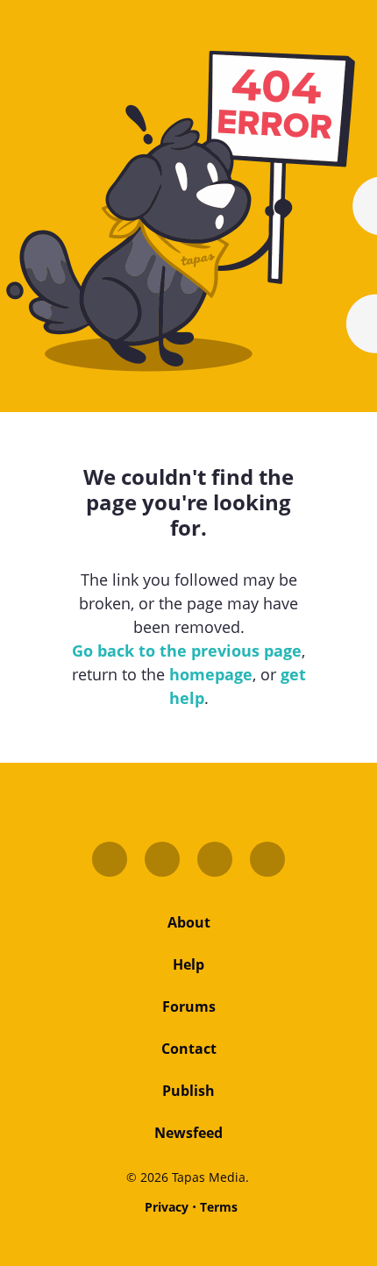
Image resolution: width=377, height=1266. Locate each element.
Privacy (166, 1206)
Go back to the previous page (187, 650)
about (188, 922)
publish (188, 1090)
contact (189, 1048)
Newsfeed (188, 1132)
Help (188, 964)
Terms (219, 1206)
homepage (211, 674)
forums (189, 1006)
